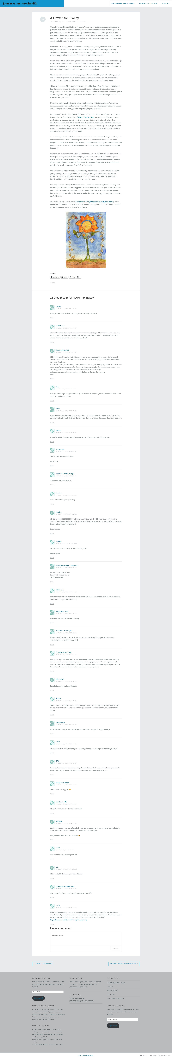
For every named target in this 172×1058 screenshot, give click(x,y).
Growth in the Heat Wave (116, 982)
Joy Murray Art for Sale (148, 3)
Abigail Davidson (62, 611)
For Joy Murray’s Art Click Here (123, 3)
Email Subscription (41, 978)
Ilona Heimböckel (62, 350)
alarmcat (59, 821)
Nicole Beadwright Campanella (67, 565)
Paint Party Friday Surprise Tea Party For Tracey (94, 202)
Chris (58, 905)
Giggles (58, 512)
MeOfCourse (60, 326)
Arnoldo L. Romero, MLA (64, 631)
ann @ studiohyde (62, 783)
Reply (52, 318)
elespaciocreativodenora (65, 886)
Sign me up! (38, 998)
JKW (57, 761)
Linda (58, 742)
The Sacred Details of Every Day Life (123, 964)
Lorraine (59, 493)
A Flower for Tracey (64, 18)
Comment (115, 948)
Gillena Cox (60, 449)
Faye (57, 387)
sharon (58, 430)
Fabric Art (166, 3)
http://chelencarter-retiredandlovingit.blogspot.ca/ (68, 920)
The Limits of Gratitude (115, 998)
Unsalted (110, 986)
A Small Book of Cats (44, 964)
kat (57, 867)
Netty (58, 408)
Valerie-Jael (60, 679)
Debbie (58, 307)
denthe (58, 698)
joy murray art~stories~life (20, 3)
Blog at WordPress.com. (86, 1055)
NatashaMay (60, 722)
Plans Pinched (112, 991)
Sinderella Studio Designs (65, 474)
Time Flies (111, 994)
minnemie (59, 590)
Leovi (58, 848)
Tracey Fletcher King (86, 117)
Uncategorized (79, 21)
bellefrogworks (61, 802)
